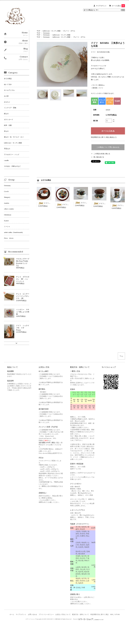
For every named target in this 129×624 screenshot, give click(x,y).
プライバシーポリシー (46, 614)
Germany (46, 33)
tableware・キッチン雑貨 (51, 31)
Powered (75, 619)
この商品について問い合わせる (107, 147)
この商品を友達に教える (101, 154)
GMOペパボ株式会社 (55, 619)
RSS (111, 614)
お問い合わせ (32, 614)
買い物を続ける (98, 157)
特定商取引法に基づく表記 (99, 614)
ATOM (117, 614)
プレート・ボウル (69, 31)
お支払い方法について (63, 614)
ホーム (12, 614)
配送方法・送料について (80, 614)
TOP (38, 31)
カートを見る (118, 6)
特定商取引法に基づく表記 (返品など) (104, 137)
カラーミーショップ (30, 619)
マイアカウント (101, 6)
